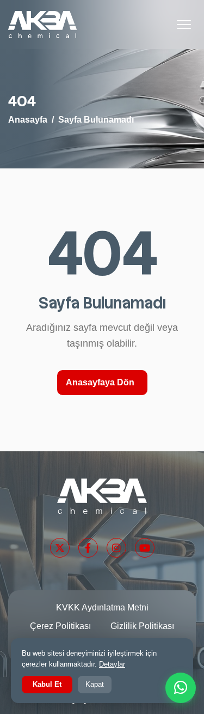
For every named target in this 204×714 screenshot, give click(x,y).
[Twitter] (60, 548)
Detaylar (112, 664)
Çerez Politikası (60, 626)
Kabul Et (47, 684)
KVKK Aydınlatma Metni (102, 607)
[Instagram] (116, 548)
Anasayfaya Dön (100, 382)
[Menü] (184, 25)
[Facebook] (88, 548)
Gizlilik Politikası (142, 626)
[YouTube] (144, 548)
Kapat (94, 684)
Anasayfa (27, 119)
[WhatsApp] (180, 688)
